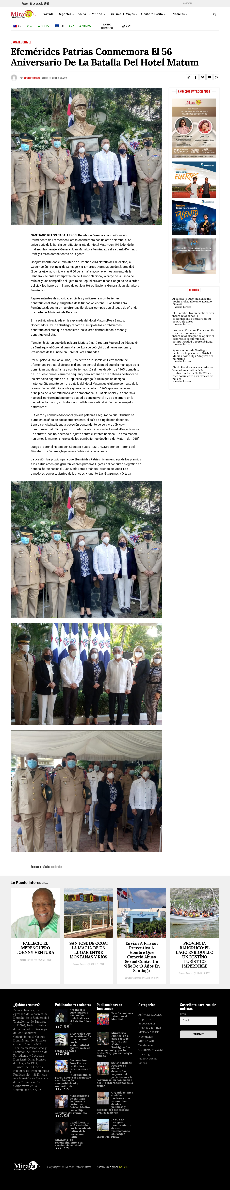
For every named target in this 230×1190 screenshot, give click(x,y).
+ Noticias (177, 14)
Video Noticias (147, 1058)
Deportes (64, 14)
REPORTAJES (146, 1041)
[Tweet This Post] (203, 77)
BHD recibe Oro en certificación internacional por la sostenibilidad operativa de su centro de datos (193, 317)
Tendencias (145, 1045)
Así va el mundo (90, 14)
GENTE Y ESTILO (149, 1028)
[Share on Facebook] (196, 77)
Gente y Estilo (152, 14)
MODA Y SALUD (148, 1032)
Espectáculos (147, 1023)
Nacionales (145, 1036)
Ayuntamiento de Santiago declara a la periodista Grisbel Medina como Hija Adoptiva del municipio (192, 354)
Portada (47, 14)
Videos (142, 1063)
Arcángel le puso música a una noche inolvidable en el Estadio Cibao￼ (192, 301)
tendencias (56, 866)
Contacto (187, 3)
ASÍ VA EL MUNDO (150, 1014)
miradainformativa (32, 77)
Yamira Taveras (183, 306)
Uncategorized (148, 1054)
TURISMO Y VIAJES (150, 1049)
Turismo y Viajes (122, 14)
